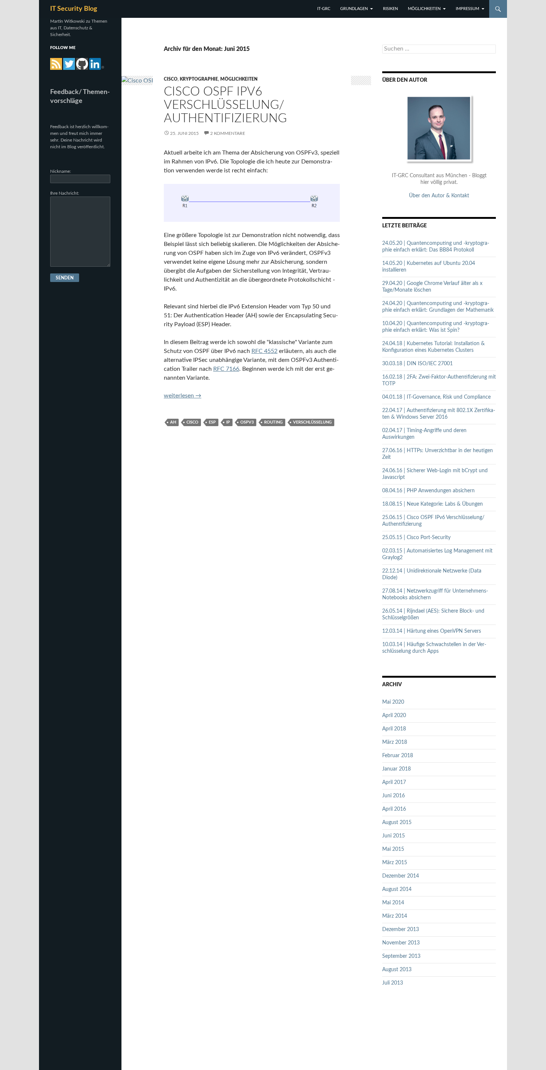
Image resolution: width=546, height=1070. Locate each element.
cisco (192, 422)
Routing (273, 422)
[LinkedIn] (97, 64)
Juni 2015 (393, 836)
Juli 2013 (392, 983)
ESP (212, 422)
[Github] (82, 64)
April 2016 (394, 809)
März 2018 (394, 742)
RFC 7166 (226, 369)
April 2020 (394, 715)
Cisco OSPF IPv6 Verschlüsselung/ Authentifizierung (225, 104)
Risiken (390, 9)
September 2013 (401, 956)
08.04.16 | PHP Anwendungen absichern (428, 490)
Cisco (171, 79)
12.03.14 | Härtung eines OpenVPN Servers (431, 631)
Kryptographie (199, 79)
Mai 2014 (393, 902)
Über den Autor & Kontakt (439, 195)
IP (228, 422)
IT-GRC (323, 9)
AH (173, 422)
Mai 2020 (393, 702)
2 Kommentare (227, 133)
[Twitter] (69, 64)
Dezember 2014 (400, 876)
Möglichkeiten (424, 9)
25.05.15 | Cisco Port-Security (416, 537)
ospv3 (247, 422)
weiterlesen (182, 396)
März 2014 (394, 916)
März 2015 (394, 862)
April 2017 (394, 782)
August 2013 (397, 969)
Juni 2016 (393, 795)
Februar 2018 (397, 755)
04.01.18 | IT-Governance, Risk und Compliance (436, 397)
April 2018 (394, 729)
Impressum (467, 9)
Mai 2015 (393, 849)
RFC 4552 (264, 351)
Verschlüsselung (312, 422)
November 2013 (401, 943)
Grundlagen (354, 9)
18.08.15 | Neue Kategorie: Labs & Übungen (432, 504)
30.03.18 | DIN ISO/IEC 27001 (417, 363)
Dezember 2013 (400, 929)
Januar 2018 (396, 769)
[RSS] (56, 64)
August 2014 (397, 889)
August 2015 (397, 822)
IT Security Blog (73, 9)
